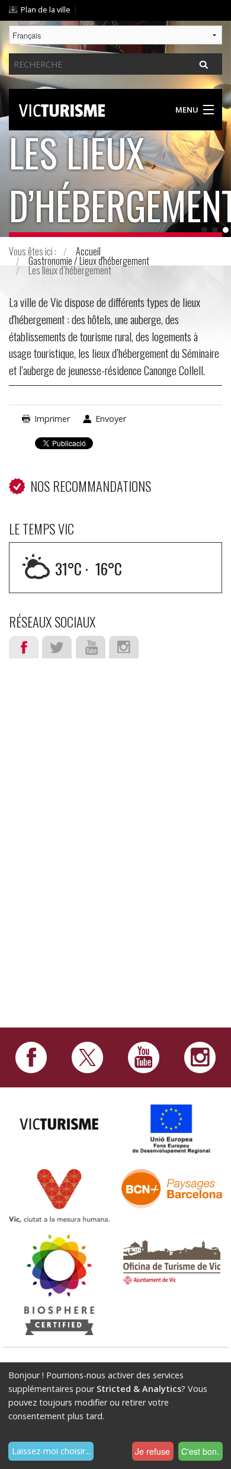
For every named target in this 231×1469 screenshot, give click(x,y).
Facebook (23, 647)
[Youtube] (143, 1056)
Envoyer (110, 418)
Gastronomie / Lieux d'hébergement (88, 261)
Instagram (124, 647)
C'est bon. (200, 1451)
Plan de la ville (45, 9)
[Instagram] (200, 1056)
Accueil (88, 251)
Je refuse (152, 1451)
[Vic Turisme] (61, 108)
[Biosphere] (59, 1283)
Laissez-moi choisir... (51, 1451)
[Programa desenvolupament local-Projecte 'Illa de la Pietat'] (171, 1128)
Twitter (57, 647)
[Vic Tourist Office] (171, 1260)
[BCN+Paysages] (171, 1187)
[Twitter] (87, 1056)
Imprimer (52, 418)
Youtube (90, 647)
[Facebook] (31, 1056)
